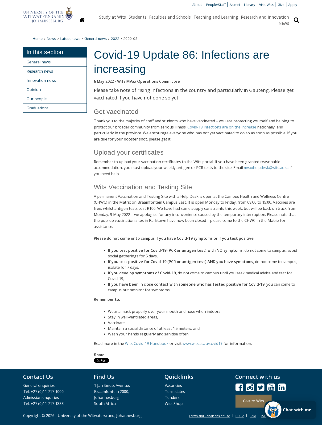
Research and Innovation (265, 17)
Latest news (70, 38)
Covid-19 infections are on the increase (221, 127)
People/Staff (216, 4)
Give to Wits (253, 401)
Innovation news (41, 80)
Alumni (235, 4)
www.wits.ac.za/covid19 (202, 343)
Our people (37, 98)
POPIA (239, 416)
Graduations (38, 108)
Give (281, 4)
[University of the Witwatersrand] (48, 12)
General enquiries (39, 385)
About (197, 4)
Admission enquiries (41, 397)
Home (38, 38)
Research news (40, 71)
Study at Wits (112, 17)
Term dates (175, 391)
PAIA (253, 416)
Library (249, 4)
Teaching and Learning (216, 17)
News (284, 23)
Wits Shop (174, 403)
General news (95, 38)
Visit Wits (266, 4)
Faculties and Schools (170, 17)
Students (137, 17)
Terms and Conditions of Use (209, 416)
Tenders (172, 397)
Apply (292, 4)
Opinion (34, 89)
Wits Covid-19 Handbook (147, 343)
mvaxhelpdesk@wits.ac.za (266, 167)
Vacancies (173, 385)
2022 (115, 38)
